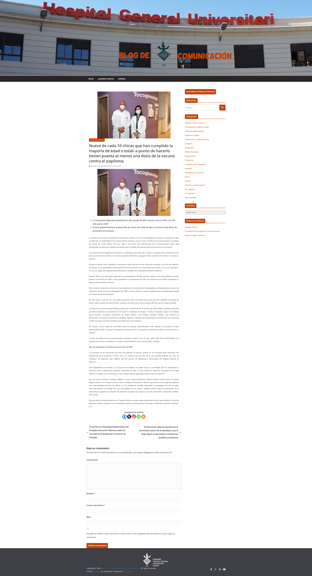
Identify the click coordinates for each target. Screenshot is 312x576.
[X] (129, 416)
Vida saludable (190, 198)
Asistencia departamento (194, 131)
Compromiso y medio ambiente (197, 139)
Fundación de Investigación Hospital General (202, 231)
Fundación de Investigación (195, 164)
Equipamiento (190, 156)
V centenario (190, 193)
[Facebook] (124, 416)
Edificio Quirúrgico (192, 152)
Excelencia (189, 160)
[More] (143, 416)
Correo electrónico (96, 505)
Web (89, 517)
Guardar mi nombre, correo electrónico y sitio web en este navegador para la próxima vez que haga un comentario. (131, 535)
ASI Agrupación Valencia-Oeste (197, 127)
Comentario (93, 460)
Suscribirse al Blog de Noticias (200, 92)
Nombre (91, 493)
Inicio (91, 79)
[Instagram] (134, 416)
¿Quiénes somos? (106, 79)
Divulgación (189, 148)
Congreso (188, 144)
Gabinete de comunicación (112, 166)
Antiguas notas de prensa (195, 123)
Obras (187, 177)
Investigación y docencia (194, 173)
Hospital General (191, 227)
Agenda (121, 79)
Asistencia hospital (97, 140)
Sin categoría (190, 189)
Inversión (188, 168)
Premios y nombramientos (195, 185)
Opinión (188, 181)
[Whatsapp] (138, 416)
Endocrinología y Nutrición (195, 235)
